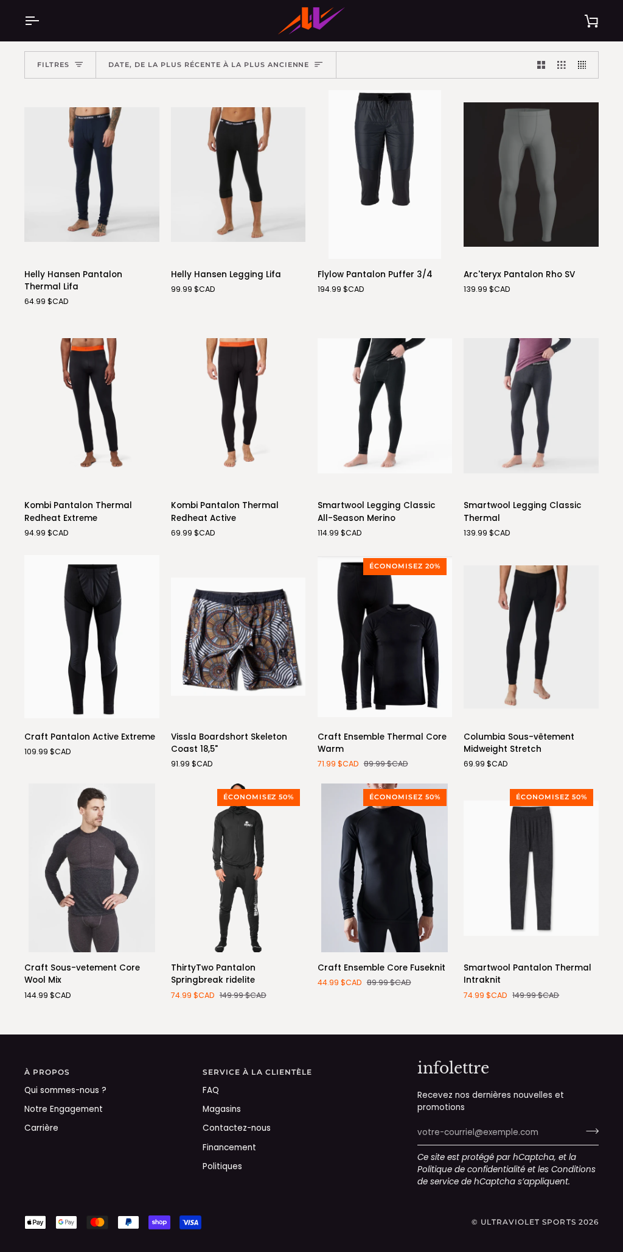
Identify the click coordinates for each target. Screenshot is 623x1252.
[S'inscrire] (589, 1131)
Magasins (222, 1109)
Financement (229, 1147)
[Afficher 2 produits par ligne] (541, 65)
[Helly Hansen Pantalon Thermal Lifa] (91, 174)
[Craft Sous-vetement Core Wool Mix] (91, 867)
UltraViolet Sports (528, 1222)
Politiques (222, 1166)
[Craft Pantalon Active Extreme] (91, 637)
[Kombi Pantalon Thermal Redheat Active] (238, 405)
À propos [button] (47, 1072)
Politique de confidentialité (471, 1169)
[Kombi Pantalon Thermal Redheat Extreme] (91, 405)
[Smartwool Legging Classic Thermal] (531, 405)
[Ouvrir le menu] (42, 20)
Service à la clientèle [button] (258, 1072)
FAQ (211, 1090)
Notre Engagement (63, 1109)
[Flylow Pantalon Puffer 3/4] (385, 174)
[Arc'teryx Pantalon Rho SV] (531, 174)
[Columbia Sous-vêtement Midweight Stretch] (531, 637)
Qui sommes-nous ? (65, 1090)
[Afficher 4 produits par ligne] (585, 65)
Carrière (41, 1128)
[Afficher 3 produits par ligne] (561, 65)
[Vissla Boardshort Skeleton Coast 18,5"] (238, 637)
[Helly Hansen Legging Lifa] (238, 174)
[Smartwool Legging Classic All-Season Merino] (385, 405)
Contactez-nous (237, 1128)
